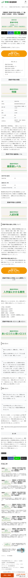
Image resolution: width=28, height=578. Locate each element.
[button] (24, 32)
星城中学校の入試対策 (9, 68)
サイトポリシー (16, 567)
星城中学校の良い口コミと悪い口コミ (13, 72)
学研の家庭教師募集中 (11, 562)
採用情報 (3, 562)
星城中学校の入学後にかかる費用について (14, 70)
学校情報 (4, 453)
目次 (12, 61)
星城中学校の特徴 (9, 64)
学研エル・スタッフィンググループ (8, 564)
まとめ (6, 74)
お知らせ (16, 560)
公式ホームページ (18, 252)
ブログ (22, 564)
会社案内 (20, 560)
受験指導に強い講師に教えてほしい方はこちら (14, 54)
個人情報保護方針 (11, 565)
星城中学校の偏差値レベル (10, 66)
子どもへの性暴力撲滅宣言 (7, 569)
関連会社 (22, 567)
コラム (18, 564)
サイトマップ (4, 565)
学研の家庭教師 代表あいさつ (7, 560)
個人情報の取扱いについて (7, 567)
